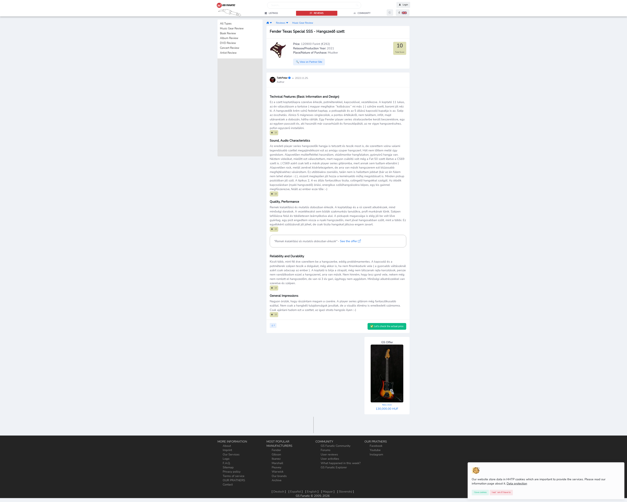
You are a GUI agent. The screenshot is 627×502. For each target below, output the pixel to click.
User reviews (329, 454)
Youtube (375, 450)
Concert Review (229, 48)
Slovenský (345, 492)
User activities (330, 459)
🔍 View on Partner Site (309, 62)
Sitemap (228, 467)
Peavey (276, 467)
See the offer (349, 241)
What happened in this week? (341, 463)
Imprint (227, 450)
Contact (228, 484)
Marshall (277, 463)
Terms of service (233, 476)
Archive (276, 480)
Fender (276, 450)
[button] (403, 12)
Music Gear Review (232, 28)
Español (295, 492)
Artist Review (228, 53)
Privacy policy (232, 472)
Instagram (376, 454)
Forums (325, 450)
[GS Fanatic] (267, 22)
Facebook (376, 446)
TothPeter (282, 78)
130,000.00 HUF (387, 407)
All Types (226, 23)
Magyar (328, 492)
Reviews (280, 22)
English (312, 492)
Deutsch (278, 492)
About (227, 446)
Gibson (276, 454)
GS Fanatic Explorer (334, 467)
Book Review (228, 33)
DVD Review (228, 43)
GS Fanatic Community (335, 446)
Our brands (279, 476)
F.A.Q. (226, 463)
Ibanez (276, 459)
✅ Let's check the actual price (386, 326)
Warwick (277, 472)
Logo (226, 459)
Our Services (231, 454)
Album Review (229, 38)
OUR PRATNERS (234, 480)
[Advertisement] (240, 107)
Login (405, 4)
